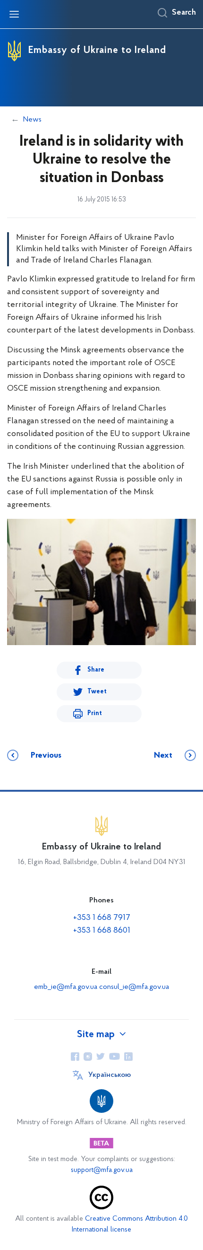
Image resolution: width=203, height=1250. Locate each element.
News (32, 119)
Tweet (97, 691)
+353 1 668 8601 (101, 931)
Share (95, 669)
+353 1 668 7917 (101, 918)
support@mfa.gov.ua (102, 1170)
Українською (109, 1075)
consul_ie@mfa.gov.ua (134, 987)
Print (94, 713)
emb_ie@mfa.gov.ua (65, 987)
